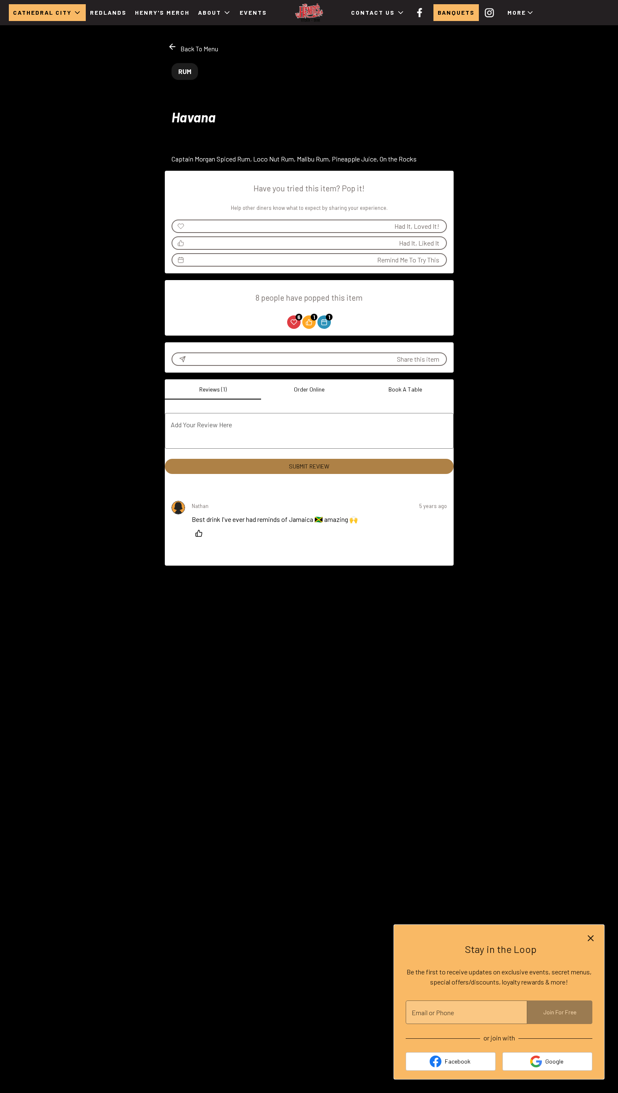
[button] (47, 12)
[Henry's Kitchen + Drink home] (309, 12)
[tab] (213, 389)
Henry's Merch (162, 12)
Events (253, 12)
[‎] (491, 12)
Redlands (108, 12)
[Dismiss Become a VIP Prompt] (591, 938)
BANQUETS (456, 12)
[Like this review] (201, 533)
